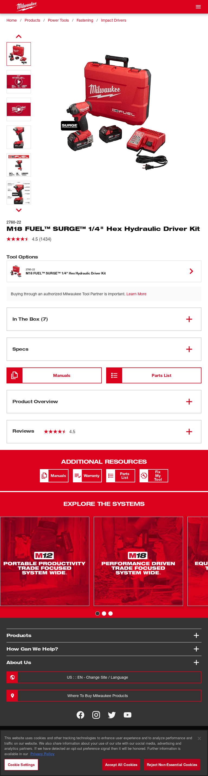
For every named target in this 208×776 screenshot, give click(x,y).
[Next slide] (19, 210)
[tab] (97, 613)
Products (32, 20)
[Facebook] (80, 714)
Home (11, 20)
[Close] (199, 738)
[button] (18, 54)
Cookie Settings (21, 764)
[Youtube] (127, 714)
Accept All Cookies (121, 764)
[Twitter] (111, 714)
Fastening (85, 20)
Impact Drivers (113, 20)
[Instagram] (96, 714)
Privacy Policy (42, 753)
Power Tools (58, 20)
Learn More (136, 293)
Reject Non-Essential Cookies (172, 764)
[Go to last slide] (19, 36)
